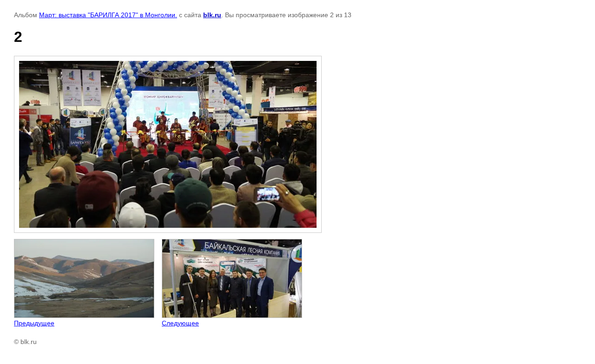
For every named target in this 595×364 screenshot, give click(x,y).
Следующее (180, 323)
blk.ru (212, 15)
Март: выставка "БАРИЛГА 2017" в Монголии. (108, 15)
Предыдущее (34, 323)
